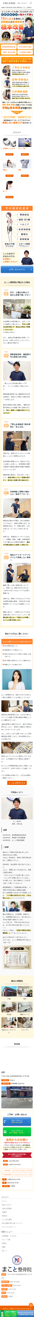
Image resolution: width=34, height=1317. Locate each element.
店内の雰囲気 (7, 1208)
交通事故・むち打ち (9, 1236)
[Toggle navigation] (30, 3)
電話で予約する (17, 1121)
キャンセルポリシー (9, 1227)
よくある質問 (7, 1219)
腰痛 (3, 1247)
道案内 (4, 1212)
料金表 (4, 1216)
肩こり (4, 1251)
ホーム (4, 1201)
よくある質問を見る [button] (17, 783)
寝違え (4, 1243)
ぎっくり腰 (6, 1239)
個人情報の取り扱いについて (12, 1223)
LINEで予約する (17, 1131)
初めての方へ (7, 1205)
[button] (31, 1305)
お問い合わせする (17, 269)
